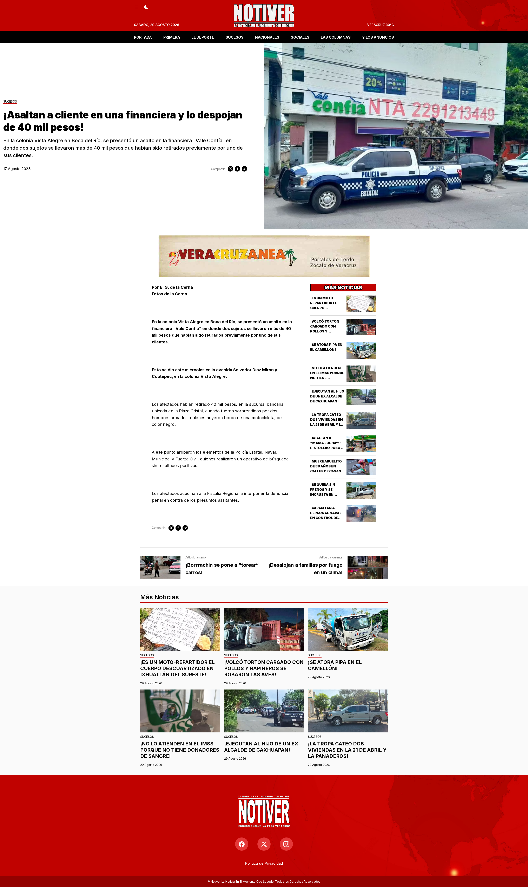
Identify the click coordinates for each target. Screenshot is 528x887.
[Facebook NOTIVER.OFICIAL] (241, 844)
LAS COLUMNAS (336, 37)
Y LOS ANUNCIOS (378, 37)
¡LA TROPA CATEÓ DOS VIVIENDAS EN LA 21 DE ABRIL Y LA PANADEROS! (347, 750)
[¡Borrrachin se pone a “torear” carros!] (160, 567)
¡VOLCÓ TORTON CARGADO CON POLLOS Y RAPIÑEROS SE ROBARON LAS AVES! (264, 668)
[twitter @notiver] (264, 844)
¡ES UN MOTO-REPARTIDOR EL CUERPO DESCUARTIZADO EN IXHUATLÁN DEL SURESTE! (177, 668)
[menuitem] (264, 863)
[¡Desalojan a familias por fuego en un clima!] (368, 567)
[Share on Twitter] (230, 169)
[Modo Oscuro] (146, 6)
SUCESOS (235, 37)
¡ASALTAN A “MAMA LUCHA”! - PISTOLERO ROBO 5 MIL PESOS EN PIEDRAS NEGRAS (326, 448)
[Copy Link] (244, 169)
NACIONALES (267, 37)
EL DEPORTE (202, 37)
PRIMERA (171, 37)
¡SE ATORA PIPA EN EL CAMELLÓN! (335, 665)
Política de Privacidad (264, 863)
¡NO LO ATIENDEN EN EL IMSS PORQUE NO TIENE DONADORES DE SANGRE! (327, 378)
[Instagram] (286, 844)
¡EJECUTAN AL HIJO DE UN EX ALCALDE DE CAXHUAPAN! (327, 396)
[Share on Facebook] (237, 169)
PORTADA (143, 37)
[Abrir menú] (136, 6)
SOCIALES (300, 37)
